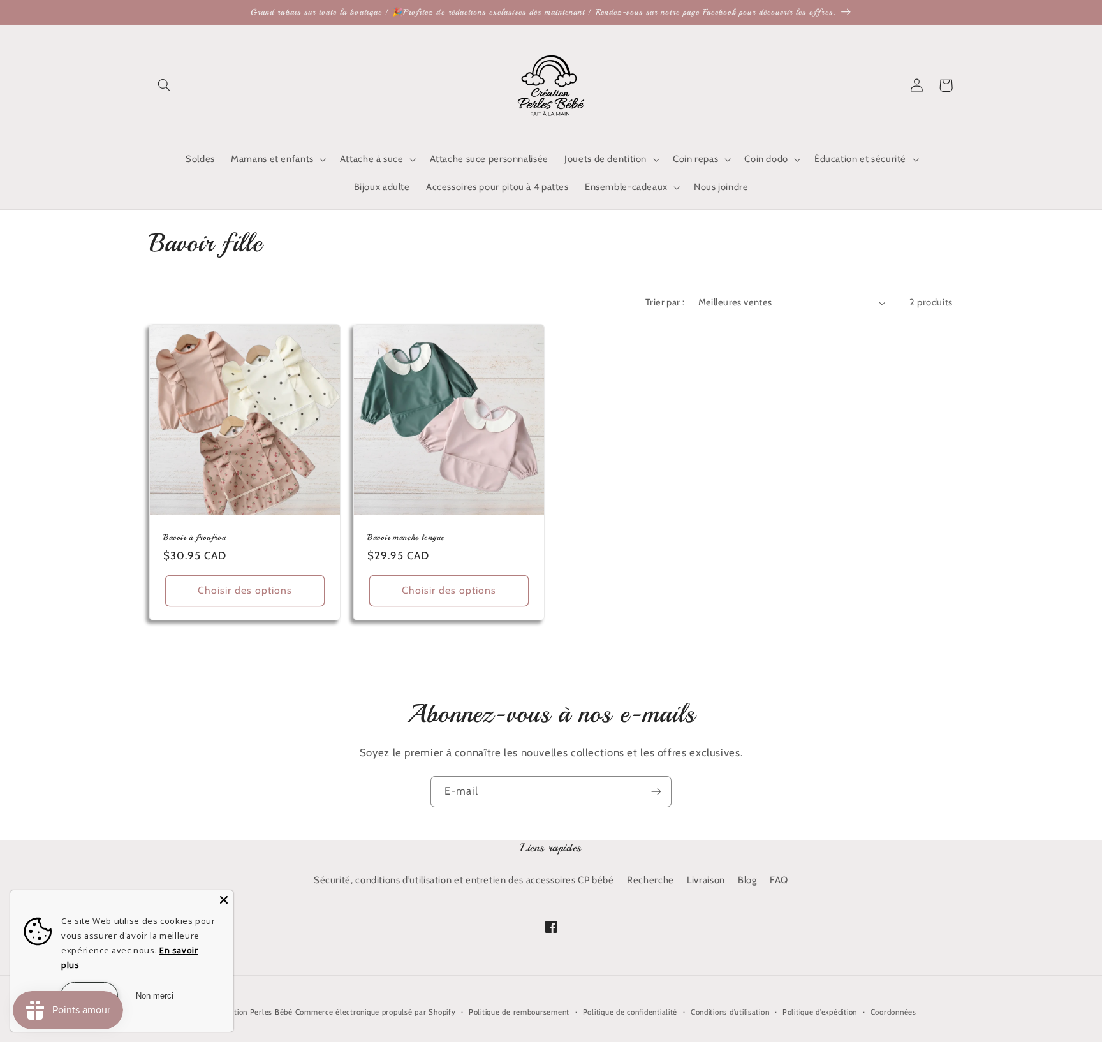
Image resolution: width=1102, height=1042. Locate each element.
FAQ (779, 880)
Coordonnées (893, 1012)
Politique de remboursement (519, 1012)
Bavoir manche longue (405, 537)
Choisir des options (245, 590)
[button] (164, 85)
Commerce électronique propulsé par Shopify (375, 1012)
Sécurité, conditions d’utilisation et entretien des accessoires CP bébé (464, 880)
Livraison (706, 880)
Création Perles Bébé (256, 1012)
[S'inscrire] (656, 791)
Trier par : (665, 302)
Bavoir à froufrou (194, 537)
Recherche (650, 880)
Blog (747, 880)
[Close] (223, 899)
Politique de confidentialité (630, 1012)
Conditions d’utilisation (730, 1012)
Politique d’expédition (819, 1012)
